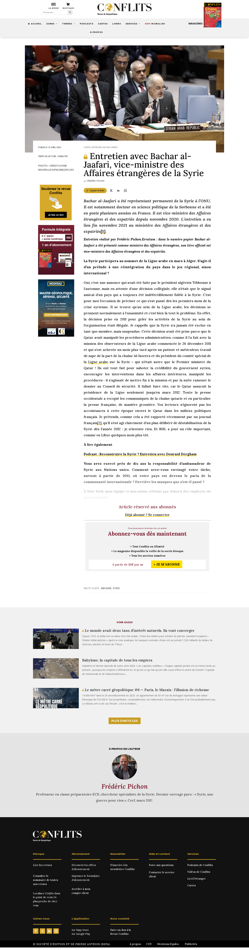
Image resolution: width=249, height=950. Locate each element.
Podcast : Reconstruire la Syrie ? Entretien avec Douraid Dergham (140, 454)
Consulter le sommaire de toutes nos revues (45, 880)
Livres (116, 24)
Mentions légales (168, 944)
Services (131, 24)
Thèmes (67, 24)
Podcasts (86, 24)
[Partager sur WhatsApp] (125, 190)
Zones (50, 24)
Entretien (97, 147)
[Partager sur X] (111, 190)
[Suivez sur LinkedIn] (49, 931)
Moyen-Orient (110, 147)
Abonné (106, 588)
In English (155, 24)
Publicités (191, 944)
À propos (96, 32)
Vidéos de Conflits (198, 871)
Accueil (36, 24)
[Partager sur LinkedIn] (118, 190)
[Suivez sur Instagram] (56, 931)
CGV (149, 944)
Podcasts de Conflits (200, 865)
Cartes (103, 24)
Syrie (116, 588)
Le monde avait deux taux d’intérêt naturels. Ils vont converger (139, 630)
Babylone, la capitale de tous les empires (117, 660)
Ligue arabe (98, 362)
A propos (135, 944)
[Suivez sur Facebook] (35, 931)
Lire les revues (42, 865)
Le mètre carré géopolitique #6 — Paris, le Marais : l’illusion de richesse (146, 690)
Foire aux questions (161, 865)
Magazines (196, 23)
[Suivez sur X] (42, 931)
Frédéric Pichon (95, 180)
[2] (99, 423)
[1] (103, 231)
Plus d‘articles (124, 720)
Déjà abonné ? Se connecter (147, 515)
